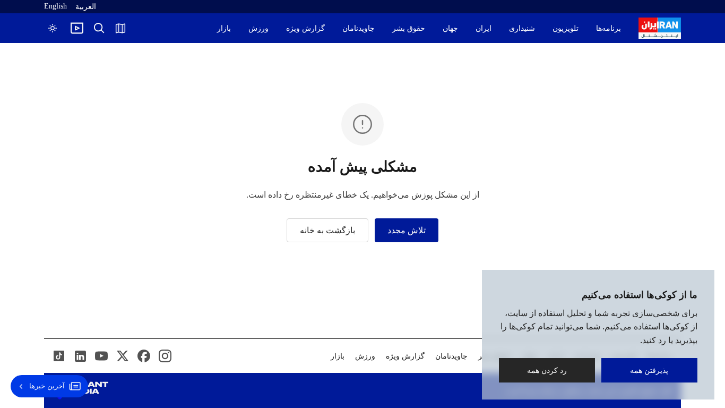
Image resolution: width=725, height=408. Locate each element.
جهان (450, 28)
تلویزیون (566, 28)
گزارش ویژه (305, 28)
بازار (224, 28)
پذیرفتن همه (650, 370)
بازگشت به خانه (327, 230)
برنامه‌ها (608, 28)
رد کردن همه (547, 370)
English (55, 6)
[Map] (120, 28)
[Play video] (77, 28)
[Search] (99, 28)
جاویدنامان (358, 28)
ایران (483, 28)
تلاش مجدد (406, 230)
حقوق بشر (408, 28)
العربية (85, 7)
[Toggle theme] (52, 28)
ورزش (258, 28)
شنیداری (522, 28)
